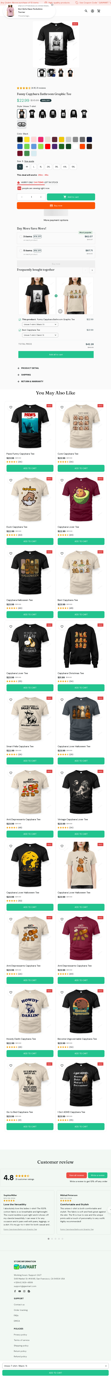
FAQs (16, 1315)
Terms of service (21, 1340)
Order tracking (21, 1310)
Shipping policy (21, 1345)
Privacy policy (20, 1334)
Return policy (20, 1351)
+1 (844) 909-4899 (23, 1282)
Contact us (19, 1304)
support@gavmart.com (25, 1286)
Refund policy (20, 1356)
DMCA (17, 1321)
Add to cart (55, 1372)
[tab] (48, 1239)
